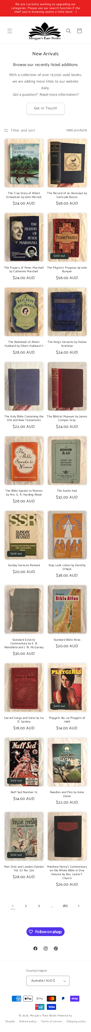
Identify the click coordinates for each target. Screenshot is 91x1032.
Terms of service (51, 1021)
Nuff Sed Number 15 (24, 792)
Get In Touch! (45, 108)
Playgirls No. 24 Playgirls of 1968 (67, 720)
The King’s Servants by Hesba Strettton (67, 344)
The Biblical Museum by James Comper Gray (67, 418)
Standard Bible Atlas (67, 640)
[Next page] (78, 906)
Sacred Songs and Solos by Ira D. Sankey (24, 720)
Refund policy (27, 1021)
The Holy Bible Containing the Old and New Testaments (23, 418)
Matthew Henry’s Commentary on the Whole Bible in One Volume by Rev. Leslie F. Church (67, 872)
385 (65, 906)
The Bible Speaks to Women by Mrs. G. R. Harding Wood (23, 493)
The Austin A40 (67, 491)
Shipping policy (76, 1021)
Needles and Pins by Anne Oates (67, 794)
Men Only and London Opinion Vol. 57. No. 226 (24, 869)
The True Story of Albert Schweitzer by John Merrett (24, 195)
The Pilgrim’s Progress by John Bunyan (67, 269)
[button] (9, 31)
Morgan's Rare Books (43, 1015)
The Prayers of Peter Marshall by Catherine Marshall (24, 269)
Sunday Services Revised (24, 565)
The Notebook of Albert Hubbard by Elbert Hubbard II (24, 344)
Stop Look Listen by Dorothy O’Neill (67, 567)
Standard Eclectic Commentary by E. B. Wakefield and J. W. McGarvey (24, 643)
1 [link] (13, 906)
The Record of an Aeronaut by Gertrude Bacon (67, 195)
